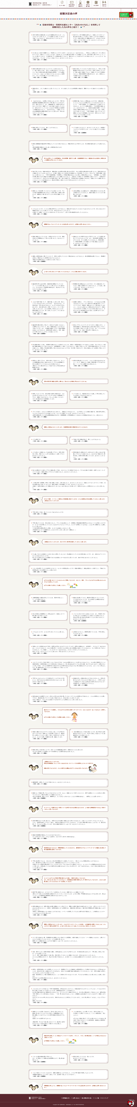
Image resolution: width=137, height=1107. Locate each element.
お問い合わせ (76, 1098)
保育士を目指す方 (80, 5)
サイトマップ (104, 1098)
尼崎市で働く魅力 (88, 5)
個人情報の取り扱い (87, 1098)
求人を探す (96, 5)
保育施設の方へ (66, 1098)
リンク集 (96, 1098)
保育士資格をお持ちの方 (72, 5)
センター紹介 (62, 5)
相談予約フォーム (104, 5)
